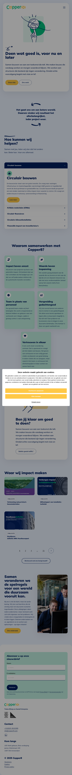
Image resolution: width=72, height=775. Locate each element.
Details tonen (36, 402)
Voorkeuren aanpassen (36, 390)
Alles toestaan (36, 396)
